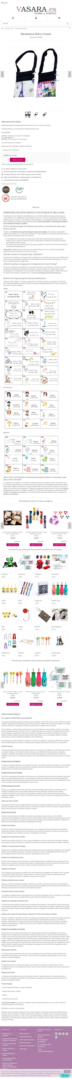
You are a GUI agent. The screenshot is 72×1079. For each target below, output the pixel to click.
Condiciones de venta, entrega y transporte (9, 1039)
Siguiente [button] (69, 74)
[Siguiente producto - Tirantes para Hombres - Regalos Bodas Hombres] (70, 28)
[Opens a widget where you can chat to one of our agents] (65, 1075)
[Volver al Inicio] (2, 28)
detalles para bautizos (10, 494)
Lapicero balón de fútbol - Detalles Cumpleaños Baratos (12, 692)
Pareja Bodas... (56, 653)
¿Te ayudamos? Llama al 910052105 (15, 180)
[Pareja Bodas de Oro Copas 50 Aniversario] (59, 641)
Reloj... (20, 600)
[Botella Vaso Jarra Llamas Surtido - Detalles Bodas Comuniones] (59, 588)
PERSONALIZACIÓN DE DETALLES (49, 273)
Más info (35, 207)
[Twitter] (59, 1033)
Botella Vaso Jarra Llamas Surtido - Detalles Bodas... (36, 692)
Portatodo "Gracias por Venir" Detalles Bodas (59, 692)
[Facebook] (56, 1033)
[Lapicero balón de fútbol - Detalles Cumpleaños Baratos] (43, 641)
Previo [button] (2, 74)
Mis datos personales (27, 1046)
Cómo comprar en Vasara (8, 1049)
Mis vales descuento (27, 1040)
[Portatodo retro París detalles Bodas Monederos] (59, 562)
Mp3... (3, 627)
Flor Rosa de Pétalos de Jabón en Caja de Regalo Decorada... (36, 533)
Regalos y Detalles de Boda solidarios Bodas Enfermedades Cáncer (9, 1066)
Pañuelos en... (6, 653)
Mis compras (24, 1034)
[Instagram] (56, 1037)
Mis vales (23, 1049)
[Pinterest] (66, 1033)
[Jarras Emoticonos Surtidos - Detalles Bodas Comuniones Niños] (9, 588)
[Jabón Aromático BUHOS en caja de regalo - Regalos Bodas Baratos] (13, 518)
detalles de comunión (19, 492)
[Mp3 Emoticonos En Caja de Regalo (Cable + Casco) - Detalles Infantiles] (9, 615)
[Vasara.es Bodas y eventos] (36, 11)
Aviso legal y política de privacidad (9, 1059)
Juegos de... (39, 600)
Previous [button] (2, 525)
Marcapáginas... (56, 627)
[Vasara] (36, 4)
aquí (49, 1075)
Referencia (33, 37)
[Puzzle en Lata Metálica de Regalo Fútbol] (9, 562)
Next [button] (69, 525)
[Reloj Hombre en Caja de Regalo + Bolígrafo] (27, 114)
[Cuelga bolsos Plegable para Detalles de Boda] (26, 615)
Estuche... (21, 653)
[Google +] (63, 1033)
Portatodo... (22, 574)
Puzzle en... (5, 574)
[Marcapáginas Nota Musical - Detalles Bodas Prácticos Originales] (59, 615)
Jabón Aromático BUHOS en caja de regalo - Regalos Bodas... (13, 533)
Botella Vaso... (56, 600)
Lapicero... (38, 653)
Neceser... (38, 627)
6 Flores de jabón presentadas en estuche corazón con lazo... (59, 533)
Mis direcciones (25, 1043)
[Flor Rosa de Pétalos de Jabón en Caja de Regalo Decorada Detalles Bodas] (36, 518)
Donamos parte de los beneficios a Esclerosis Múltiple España (24, 171)
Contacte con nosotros (7, 1034)
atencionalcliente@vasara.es (47, 1051)
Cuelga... (21, 627)
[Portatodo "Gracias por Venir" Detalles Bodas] (26, 562)
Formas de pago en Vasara (8, 1054)
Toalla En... (38, 574)
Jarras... (4, 600)
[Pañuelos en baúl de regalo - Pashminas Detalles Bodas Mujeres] (9, 641)
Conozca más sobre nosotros (9, 1044)
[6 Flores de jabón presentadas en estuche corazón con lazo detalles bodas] (59, 518)
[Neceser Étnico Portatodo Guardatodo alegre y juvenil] (43, 615)
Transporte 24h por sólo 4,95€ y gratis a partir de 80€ (22, 174)
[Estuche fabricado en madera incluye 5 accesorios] (26, 641)
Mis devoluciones (26, 1037)
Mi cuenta (22, 1029)
